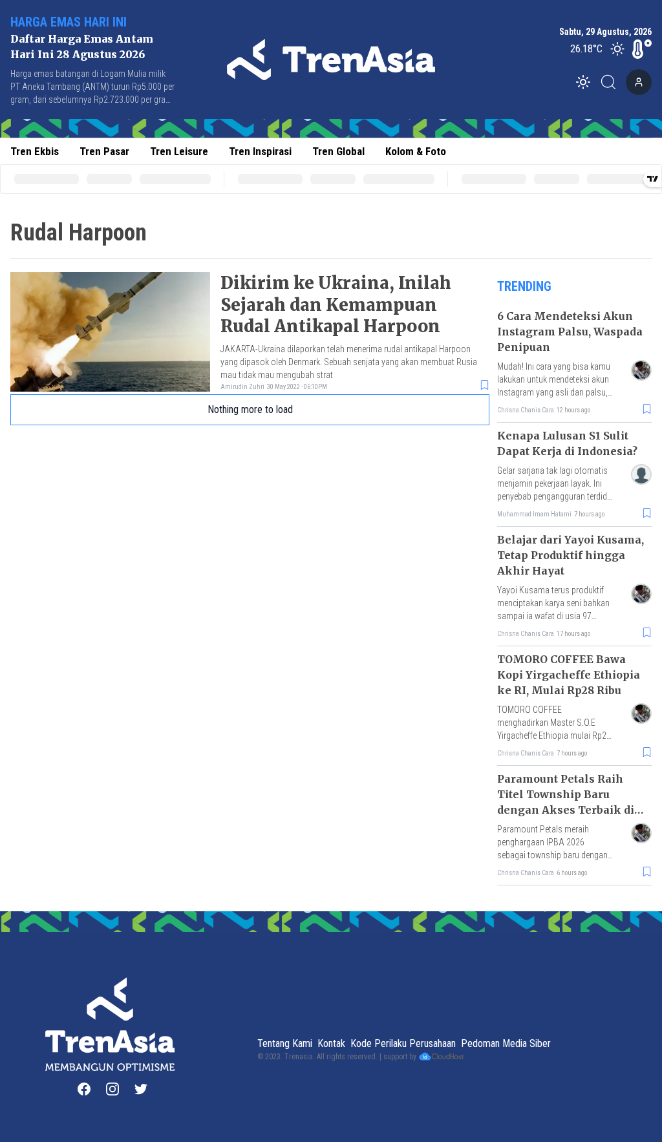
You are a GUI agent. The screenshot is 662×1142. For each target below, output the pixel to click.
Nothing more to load (250, 409)
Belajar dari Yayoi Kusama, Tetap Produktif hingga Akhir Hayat (570, 555)
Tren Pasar (104, 151)
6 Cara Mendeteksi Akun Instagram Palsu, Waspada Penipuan (570, 332)
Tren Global (338, 151)
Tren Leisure (179, 151)
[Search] (612, 82)
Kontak (331, 1043)
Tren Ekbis (34, 151)
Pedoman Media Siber (506, 1043)
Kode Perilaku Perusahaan (403, 1043)
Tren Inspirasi (260, 151)
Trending (524, 286)
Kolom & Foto (415, 151)
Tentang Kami (284, 1043)
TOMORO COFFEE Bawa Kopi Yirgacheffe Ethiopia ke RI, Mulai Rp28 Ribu (568, 675)
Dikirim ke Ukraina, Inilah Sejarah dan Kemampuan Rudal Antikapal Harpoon (335, 304)
